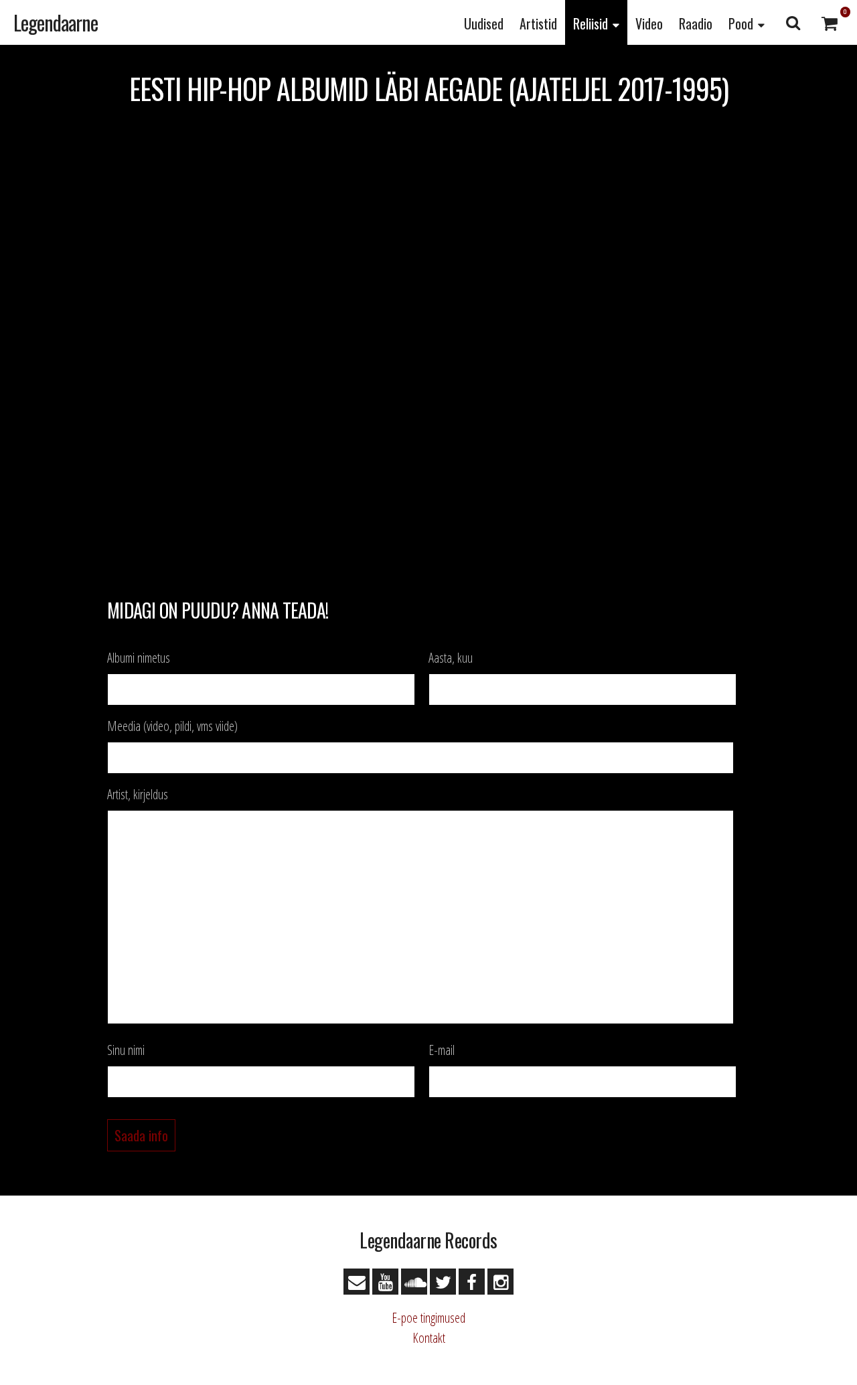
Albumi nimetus (138, 658)
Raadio (695, 23)
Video (649, 23)
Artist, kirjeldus (137, 794)
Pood (740, 23)
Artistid (538, 23)
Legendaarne (55, 22)
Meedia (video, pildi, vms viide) (172, 726)
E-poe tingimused (428, 1318)
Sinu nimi (126, 1050)
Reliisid (590, 23)
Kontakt (428, 1338)
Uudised (483, 23)
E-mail (441, 1050)
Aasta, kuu (450, 658)
